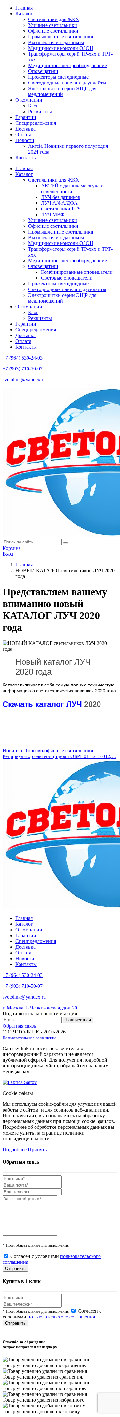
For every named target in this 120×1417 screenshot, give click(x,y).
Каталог (24, 13)
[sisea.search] (65, 543)
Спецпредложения (35, 123)
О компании (28, 100)
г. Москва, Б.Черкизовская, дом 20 (40, 1007)
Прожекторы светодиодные (58, 77)
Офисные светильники (53, 31)
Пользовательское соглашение (29, 1037)
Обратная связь (19, 1026)
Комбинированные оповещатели (77, 272)
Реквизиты (40, 111)
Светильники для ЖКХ (53, 19)
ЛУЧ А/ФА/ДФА (59, 203)
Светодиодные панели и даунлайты (67, 82)
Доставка (25, 128)
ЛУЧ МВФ (53, 214)
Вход (8, 554)
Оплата (23, 134)
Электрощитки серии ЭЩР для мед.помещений (62, 91)
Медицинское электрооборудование (67, 65)
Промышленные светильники (60, 36)
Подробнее (15, 1149)
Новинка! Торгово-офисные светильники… (51, 750)
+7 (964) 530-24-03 (23, 357)
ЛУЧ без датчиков (60, 197)
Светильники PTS (61, 208)
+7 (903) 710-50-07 (23, 368)
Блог (33, 105)
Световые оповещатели (66, 278)
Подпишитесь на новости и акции (40, 1013)
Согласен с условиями (52, 1313)
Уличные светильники (52, 25)
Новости (24, 140)
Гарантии (25, 117)
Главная (24, 8)
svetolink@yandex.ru (24, 379)
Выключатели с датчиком (56, 42)
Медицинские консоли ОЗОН (60, 48)
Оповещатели (43, 71)
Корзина (12, 548)
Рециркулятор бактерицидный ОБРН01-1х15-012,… (59, 756)
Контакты (26, 157)
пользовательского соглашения (61, 1316)
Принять (37, 1149)
